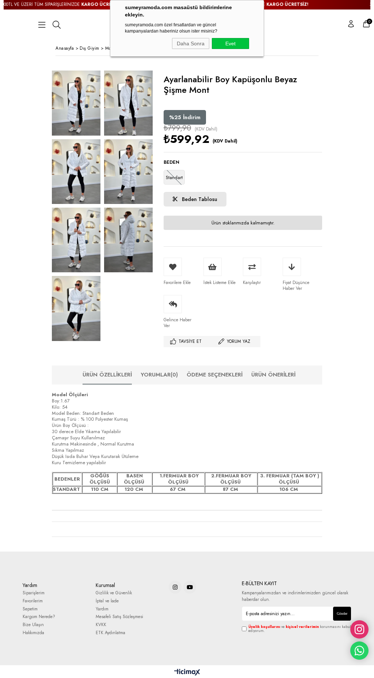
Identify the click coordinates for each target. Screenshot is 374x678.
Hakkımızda (33, 633)
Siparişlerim (34, 593)
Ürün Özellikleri (107, 375)
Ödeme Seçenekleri (215, 375)
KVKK (101, 625)
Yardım (102, 609)
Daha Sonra (191, 43)
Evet (230, 43)
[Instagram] (175, 587)
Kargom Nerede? (39, 617)
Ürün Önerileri (273, 375)
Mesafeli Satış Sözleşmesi (119, 617)
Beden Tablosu (198, 199)
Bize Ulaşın (33, 625)
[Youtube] (189, 587)
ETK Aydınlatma (110, 633)
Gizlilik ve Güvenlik (114, 593)
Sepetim (30, 609)
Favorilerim (33, 601)
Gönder (342, 613)
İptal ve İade (107, 601)
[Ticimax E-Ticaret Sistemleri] (187, 672)
